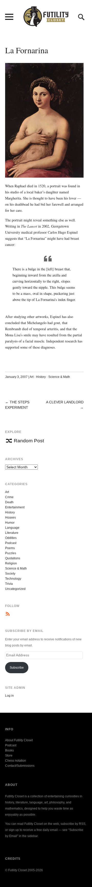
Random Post (29, 440)
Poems (10, 548)
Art (31, 377)
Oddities (11, 538)
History (41, 377)
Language (12, 527)
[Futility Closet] (46, 24)
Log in (9, 695)
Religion (11, 563)
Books (9, 750)
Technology (13, 578)
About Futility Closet (19, 740)
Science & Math (59, 377)
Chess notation (15, 760)
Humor (10, 522)
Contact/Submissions (19, 765)
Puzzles (10, 553)
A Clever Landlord (65, 402)
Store (9, 755)
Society (10, 573)
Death (9, 502)
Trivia (9, 584)
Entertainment (15, 507)
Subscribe (17, 667)
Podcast (10, 543)
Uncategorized (15, 589)
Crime (9, 497)
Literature (11, 533)
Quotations (12, 558)
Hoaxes (10, 517)
